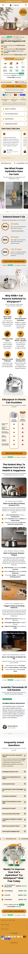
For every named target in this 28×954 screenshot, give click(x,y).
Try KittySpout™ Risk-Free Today (14, 261)
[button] (14, 75)
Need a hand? (5, 924)
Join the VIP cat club (8, 920)
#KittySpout (5, 929)
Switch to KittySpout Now (14, 453)
